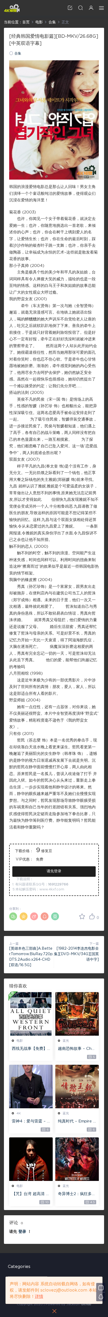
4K (19, 1113)
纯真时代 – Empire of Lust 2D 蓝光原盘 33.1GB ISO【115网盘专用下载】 (77, 1121)
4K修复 (12, 8)
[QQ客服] (100, 1296)
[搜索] (80, 7)
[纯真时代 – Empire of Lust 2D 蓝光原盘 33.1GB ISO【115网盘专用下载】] (77, 1086)
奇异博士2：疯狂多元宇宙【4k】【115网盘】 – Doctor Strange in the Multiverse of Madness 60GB (77, 1194)
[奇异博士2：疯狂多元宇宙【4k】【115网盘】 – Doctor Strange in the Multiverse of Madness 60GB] (77, 1159)
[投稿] (70, 7)
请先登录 (54, 871)
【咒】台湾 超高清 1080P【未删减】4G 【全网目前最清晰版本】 (30, 1194)
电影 (20, 1040)
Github (86, 1304)
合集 (17, 53)
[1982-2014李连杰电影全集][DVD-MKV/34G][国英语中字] (76, 954)
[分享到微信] (13, 916)
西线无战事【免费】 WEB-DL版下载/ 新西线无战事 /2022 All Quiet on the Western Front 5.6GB (31, 1049)
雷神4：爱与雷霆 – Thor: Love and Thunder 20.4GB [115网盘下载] (31, 1121)
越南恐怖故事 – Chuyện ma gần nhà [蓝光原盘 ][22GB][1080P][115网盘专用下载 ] (77, 1049)
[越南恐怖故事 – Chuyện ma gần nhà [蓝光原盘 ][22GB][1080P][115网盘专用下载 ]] (77, 1014)
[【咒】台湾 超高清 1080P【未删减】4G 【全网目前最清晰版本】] (31, 1159)
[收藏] (82, 916)
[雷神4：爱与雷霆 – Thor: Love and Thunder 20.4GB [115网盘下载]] (31, 1086)
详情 (39, 1296)
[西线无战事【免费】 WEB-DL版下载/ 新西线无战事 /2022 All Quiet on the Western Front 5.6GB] (31, 1014)
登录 (22, 1232)
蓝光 (66, 1040)
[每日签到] (100, 1287)
